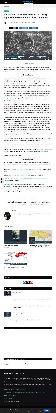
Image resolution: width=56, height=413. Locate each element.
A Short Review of (11, 245)
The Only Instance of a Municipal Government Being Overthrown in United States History (16, 202)
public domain (43, 186)
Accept (46, 410)
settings (39, 411)
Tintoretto (8, 186)
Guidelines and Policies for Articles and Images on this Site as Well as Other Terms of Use (24, 392)
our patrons (44, 151)
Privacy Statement (8, 398)
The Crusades (7, 138)
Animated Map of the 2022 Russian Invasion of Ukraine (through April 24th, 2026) (40, 246)
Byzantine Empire (8, 97)
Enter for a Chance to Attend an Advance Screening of (26, 319)
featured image (9, 184)
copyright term (41, 190)
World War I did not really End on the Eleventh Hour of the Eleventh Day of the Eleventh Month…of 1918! (40, 202)
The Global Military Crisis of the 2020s (14, 267)
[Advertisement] (28, 343)
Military (6, 11)
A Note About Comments (10, 395)
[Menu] (6, 2)
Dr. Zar (10, 22)
